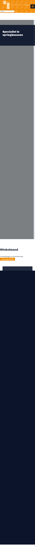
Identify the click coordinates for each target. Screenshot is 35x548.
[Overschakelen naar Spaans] (8, 8)
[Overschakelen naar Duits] (8, 6)
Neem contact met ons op (8, 297)
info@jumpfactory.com (29, 4)
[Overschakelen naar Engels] (8, 4)
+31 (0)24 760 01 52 (17, 4)
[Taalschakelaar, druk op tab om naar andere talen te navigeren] (4, 2)
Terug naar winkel (7, 259)
